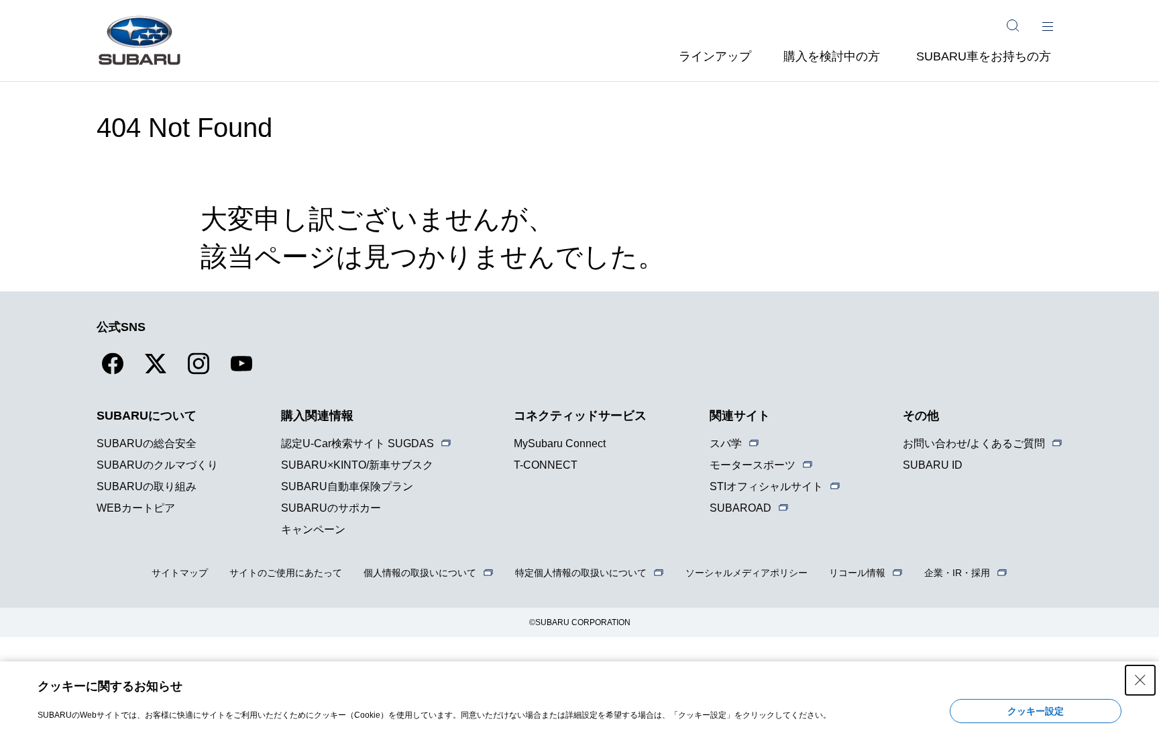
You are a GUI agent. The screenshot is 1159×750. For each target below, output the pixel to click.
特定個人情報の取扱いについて (581, 572)
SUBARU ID (932, 465)
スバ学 (726, 443)
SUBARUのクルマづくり (157, 465)
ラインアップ (715, 56)
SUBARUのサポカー (331, 508)
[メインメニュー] (1047, 25)
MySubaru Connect (560, 443)
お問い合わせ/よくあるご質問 (974, 443)
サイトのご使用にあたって (285, 572)
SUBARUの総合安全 (147, 443)
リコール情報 (857, 572)
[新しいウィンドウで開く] (113, 371)
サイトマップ (180, 572)
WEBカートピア (136, 508)
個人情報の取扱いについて (420, 572)
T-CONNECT (545, 465)
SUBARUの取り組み (147, 486)
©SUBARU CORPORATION (579, 622)
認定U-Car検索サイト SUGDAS (357, 443)
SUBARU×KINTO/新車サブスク (357, 465)
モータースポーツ (752, 465)
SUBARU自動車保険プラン (347, 486)
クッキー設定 (1035, 711)
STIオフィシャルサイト (766, 486)
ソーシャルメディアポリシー (746, 572)
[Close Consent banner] (1140, 680)
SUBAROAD (740, 508)
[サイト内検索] (1013, 25)
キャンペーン (313, 529)
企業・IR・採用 (957, 572)
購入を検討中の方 (831, 56)
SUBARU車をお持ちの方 (983, 56)
